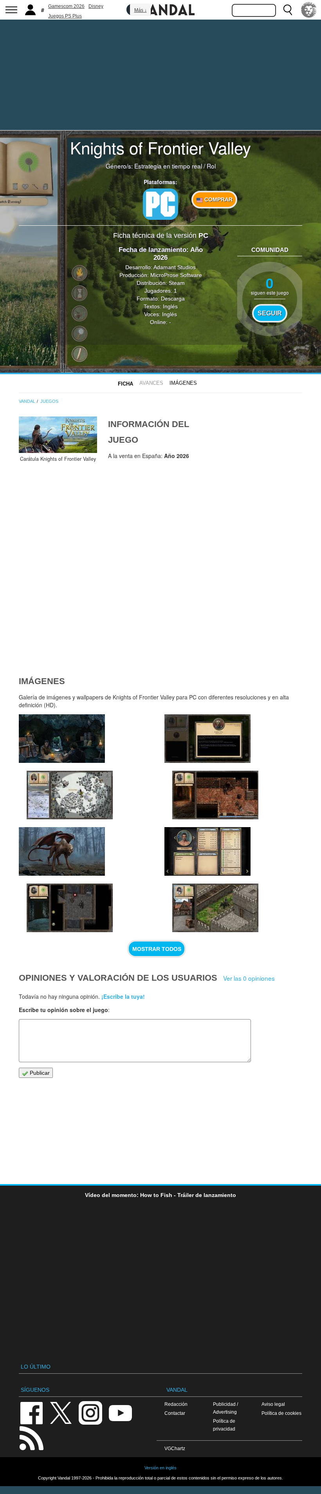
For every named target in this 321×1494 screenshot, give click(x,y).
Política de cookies (281, 1413)
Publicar (39, 1073)
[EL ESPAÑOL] (309, 10)
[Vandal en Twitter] (61, 1412)
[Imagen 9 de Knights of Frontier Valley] (207, 738)
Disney (95, 6)
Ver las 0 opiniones (249, 978)
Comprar (218, 199)
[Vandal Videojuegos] (160, 9)
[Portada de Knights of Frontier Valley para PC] (58, 435)
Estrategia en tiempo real (168, 165)
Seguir (270, 313)
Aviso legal (273, 1404)
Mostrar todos (156, 949)
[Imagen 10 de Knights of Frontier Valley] (70, 795)
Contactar (174, 1413)
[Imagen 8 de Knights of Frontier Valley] (215, 795)
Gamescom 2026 (66, 6)
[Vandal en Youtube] (120, 1412)
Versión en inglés (160, 1467)
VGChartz (174, 1448)
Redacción (176, 1404)
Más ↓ (140, 10)
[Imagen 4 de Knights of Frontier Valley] (215, 908)
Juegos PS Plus (65, 16)
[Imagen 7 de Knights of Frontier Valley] (62, 851)
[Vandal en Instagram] (90, 1412)
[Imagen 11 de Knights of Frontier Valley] (62, 738)
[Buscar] (288, 10)
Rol (211, 165)
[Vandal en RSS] (31, 1437)
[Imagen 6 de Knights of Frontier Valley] (70, 908)
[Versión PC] (160, 204)
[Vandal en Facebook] (31, 1412)
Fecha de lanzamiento (152, 250)
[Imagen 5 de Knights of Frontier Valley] (207, 851)
